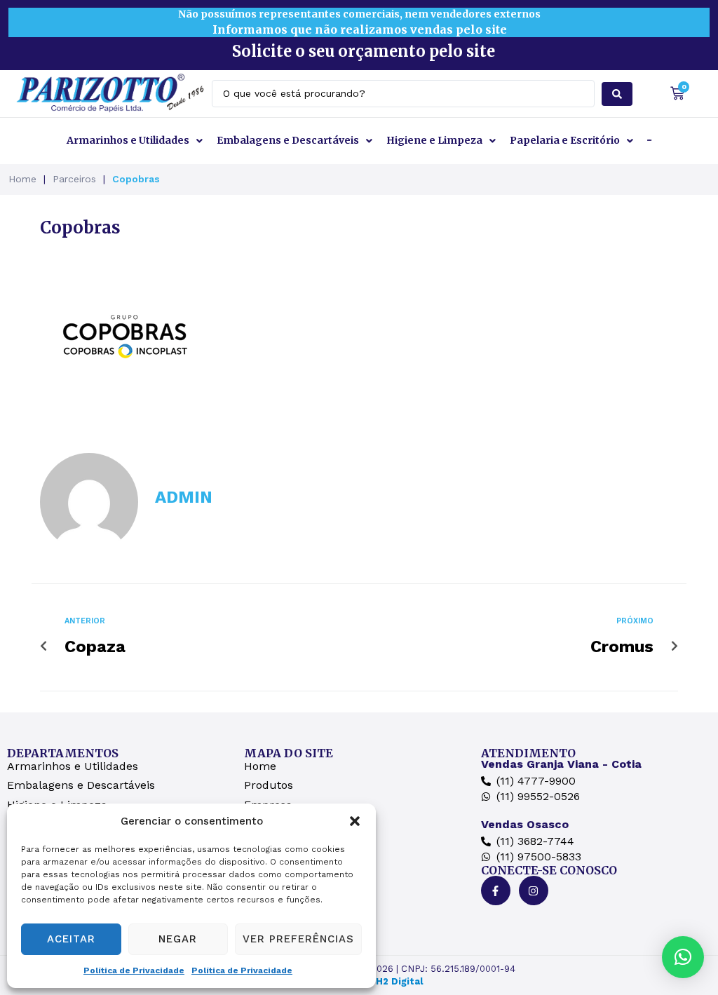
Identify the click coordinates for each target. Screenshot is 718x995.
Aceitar (71, 939)
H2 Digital (399, 981)
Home (22, 178)
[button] (355, 821)
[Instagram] (533, 890)
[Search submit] (617, 94)
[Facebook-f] (495, 890)
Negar (177, 939)
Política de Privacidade (133, 970)
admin (183, 497)
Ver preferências (298, 939)
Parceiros (74, 178)
